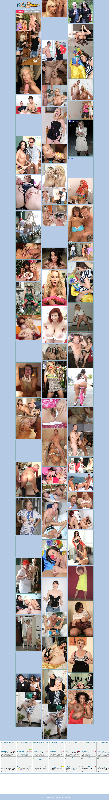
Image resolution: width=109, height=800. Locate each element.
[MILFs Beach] (28, 4)
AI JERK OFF (28, 11)
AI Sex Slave (19, 11)
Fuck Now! (37, 11)
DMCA (61, 797)
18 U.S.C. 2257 (54, 797)
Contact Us (67, 797)
